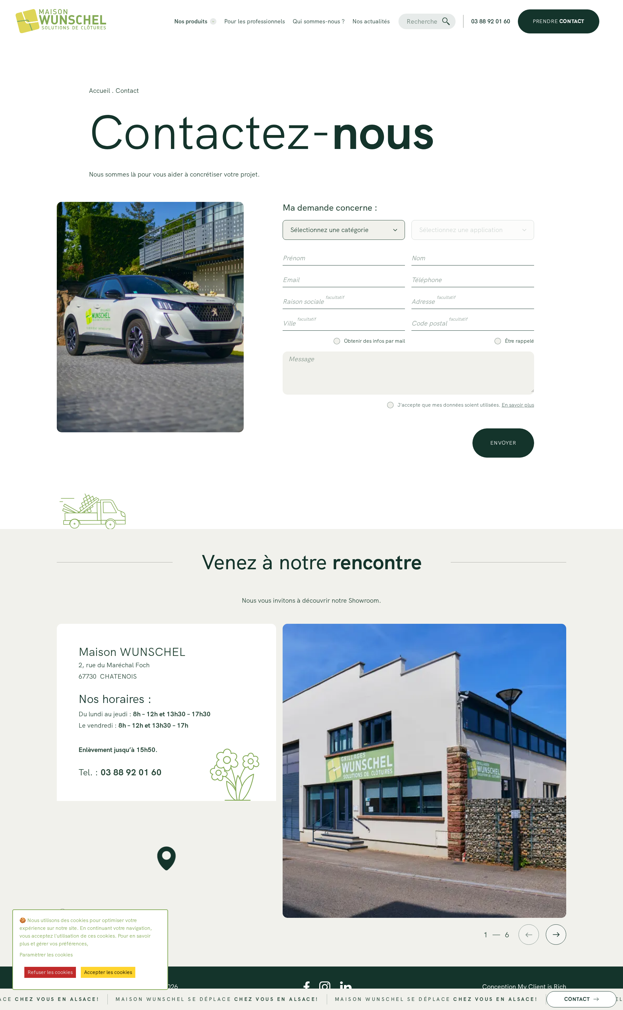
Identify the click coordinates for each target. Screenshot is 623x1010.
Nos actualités (371, 21)
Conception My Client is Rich (524, 986)
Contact (127, 90)
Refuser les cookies (50, 972)
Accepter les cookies (108, 972)
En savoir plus (518, 404)
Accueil (99, 90)
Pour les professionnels (254, 21)
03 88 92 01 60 (490, 21)
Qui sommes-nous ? (319, 21)
